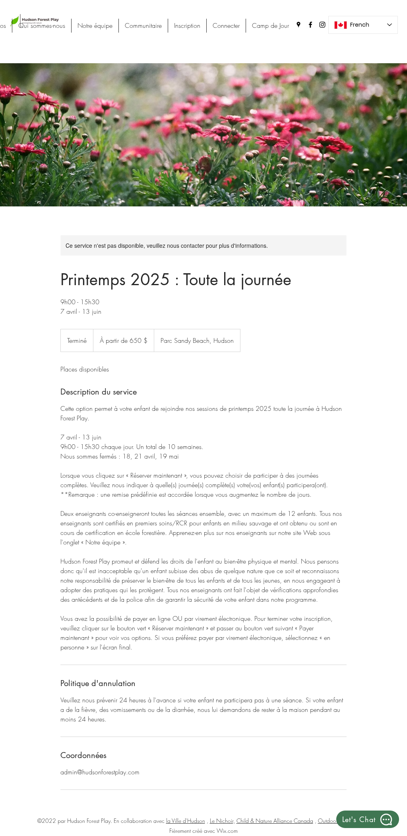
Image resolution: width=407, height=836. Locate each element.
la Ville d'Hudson (185, 820)
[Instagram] (322, 25)
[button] (367, 819)
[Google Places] (298, 25)
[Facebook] (310, 25)
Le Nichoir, (222, 820)
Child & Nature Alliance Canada (274, 820)
